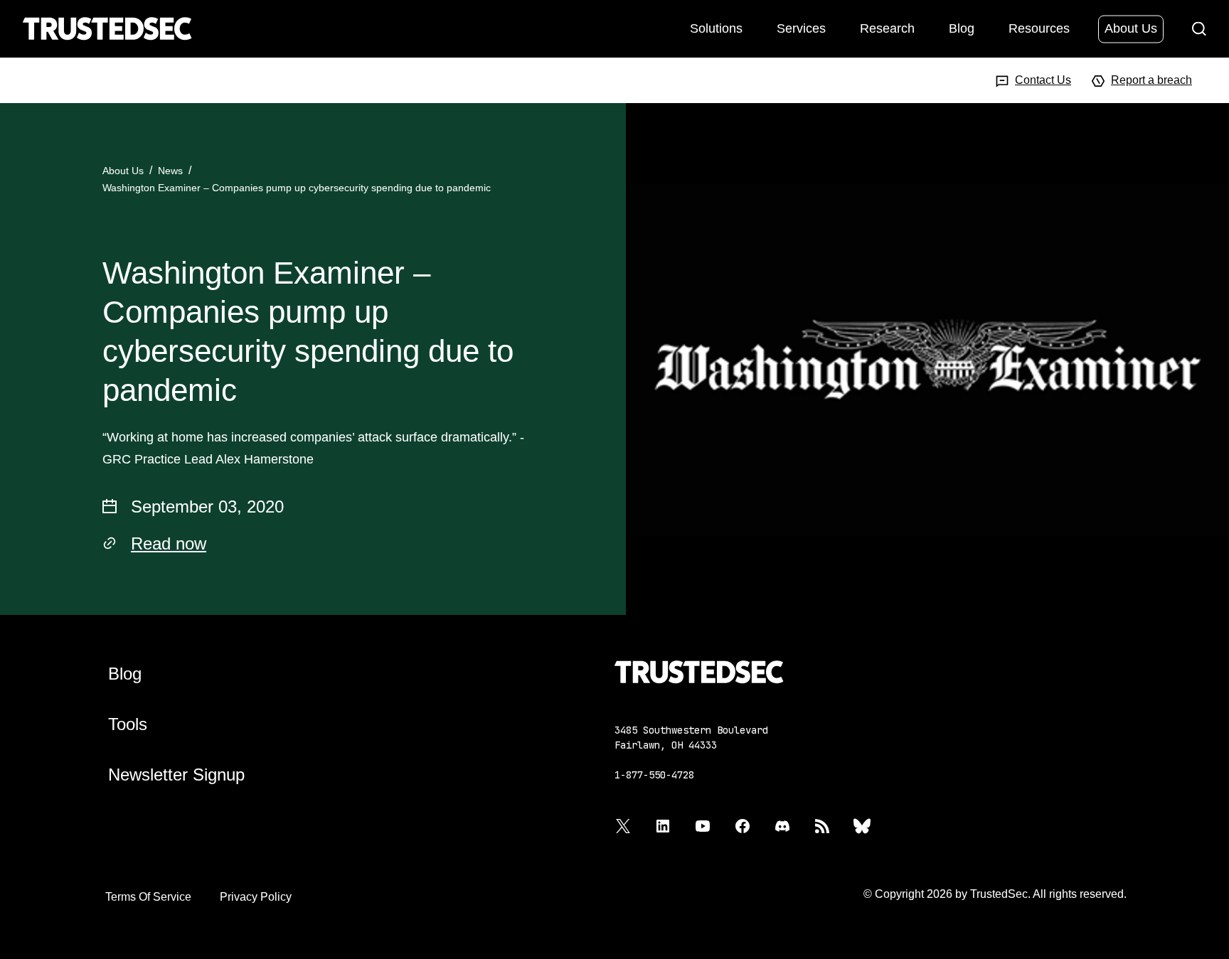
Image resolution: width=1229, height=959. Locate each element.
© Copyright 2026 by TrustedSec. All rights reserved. (995, 894)
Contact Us (1043, 80)
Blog (961, 28)
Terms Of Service (148, 897)
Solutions (716, 28)
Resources (1039, 28)
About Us (1131, 28)
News (170, 170)
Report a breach (1151, 80)
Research (887, 28)
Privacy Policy (256, 897)
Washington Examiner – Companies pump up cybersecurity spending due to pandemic (296, 187)
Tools (127, 724)
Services (801, 28)
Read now (168, 543)
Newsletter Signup (176, 774)
